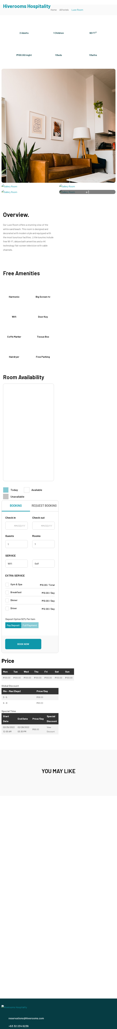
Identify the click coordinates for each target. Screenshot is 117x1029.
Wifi (14, 316)
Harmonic (14, 296)
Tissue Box (43, 336)
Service (10, 555)
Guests (9, 536)
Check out (38, 517)
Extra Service (15, 575)
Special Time (9, 711)
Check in (10, 517)
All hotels (64, 9)
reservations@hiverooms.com (26, 1018)
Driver (14, 608)
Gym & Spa (16, 584)
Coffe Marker (14, 336)
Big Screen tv (43, 296)
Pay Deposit (13, 625)
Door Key (43, 316)
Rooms (36, 536)
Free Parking (43, 356)
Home (54, 9)
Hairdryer (14, 356)
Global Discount (10, 685)
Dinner (14, 600)
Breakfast (16, 592)
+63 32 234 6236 (19, 1026)
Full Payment (30, 625)
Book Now (23, 644)
